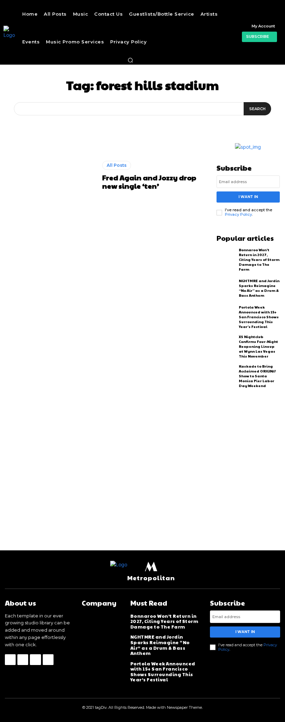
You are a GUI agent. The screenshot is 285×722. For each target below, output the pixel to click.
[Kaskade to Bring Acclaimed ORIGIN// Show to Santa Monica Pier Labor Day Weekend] (226, 375)
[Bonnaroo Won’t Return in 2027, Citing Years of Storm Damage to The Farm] (226, 258)
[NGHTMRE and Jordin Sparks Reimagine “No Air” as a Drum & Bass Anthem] (226, 288)
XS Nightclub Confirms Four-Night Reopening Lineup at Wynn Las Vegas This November (258, 346)
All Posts (117, 165)
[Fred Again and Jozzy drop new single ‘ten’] (51, 175)
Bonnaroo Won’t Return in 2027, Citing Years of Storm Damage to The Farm (259, 259)
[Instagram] (22, 659)
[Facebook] (10, 659)
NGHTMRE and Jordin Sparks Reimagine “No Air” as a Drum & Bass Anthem (259, 288)
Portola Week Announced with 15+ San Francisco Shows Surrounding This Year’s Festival (259, 317)
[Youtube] (48, 659)
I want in (248, 197)
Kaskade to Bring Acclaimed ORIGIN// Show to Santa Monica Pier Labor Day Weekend (257, 376)
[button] (130, 60)
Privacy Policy (238, 214)
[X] (35, 659)
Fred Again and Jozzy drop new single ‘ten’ (149, 182)
